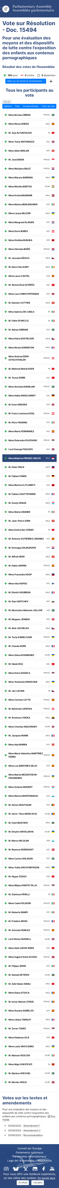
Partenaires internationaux (29, 1156)
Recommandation (33, 1135)
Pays (17, 106)
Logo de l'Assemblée (20, 1160)
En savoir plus (46, 1178)
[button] (51, 81)
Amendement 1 (31, 1125)
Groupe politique (30, 106)
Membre (8, 106)
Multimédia (45, 1160)
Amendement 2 (31, 1130)
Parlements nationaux (29, 1152)
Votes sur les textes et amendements (25, 81)
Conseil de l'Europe (29, 1148)
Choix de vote (48, 106)
